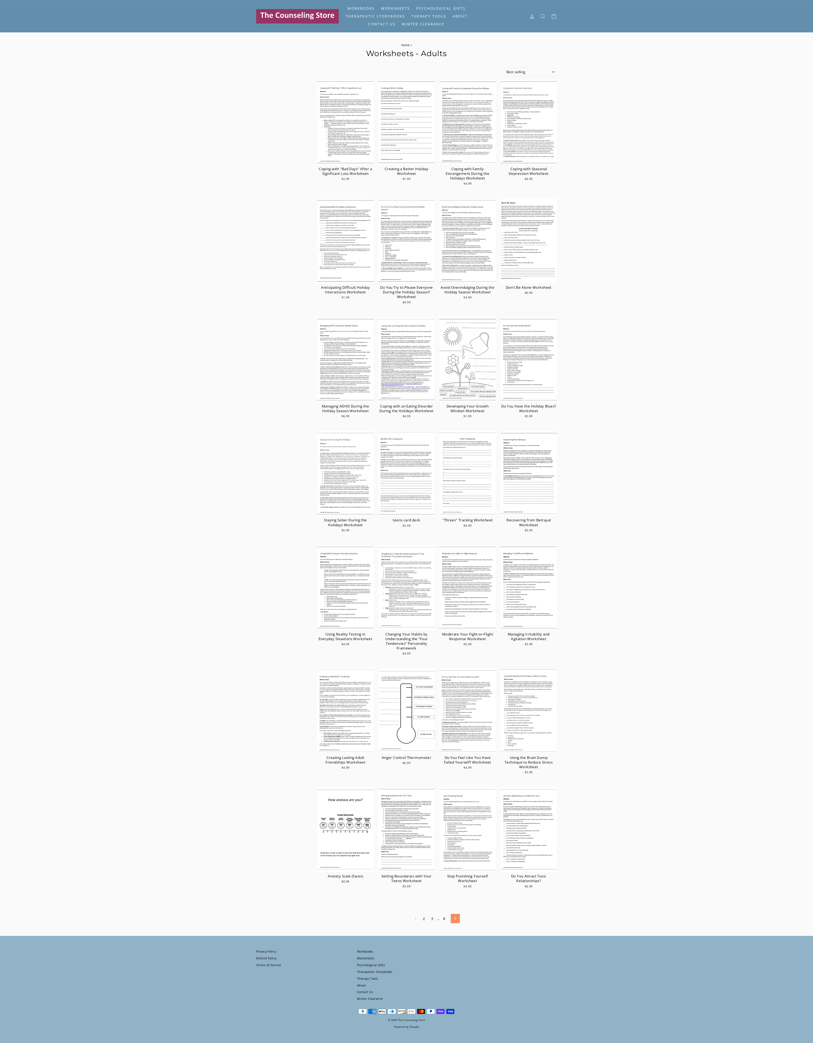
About (460, 16)
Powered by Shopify (406, 1027)
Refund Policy (266, 958)
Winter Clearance (423, 24)
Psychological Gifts (441, 8)
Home (405, 45)
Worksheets (395, 8)
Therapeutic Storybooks (375, 16)
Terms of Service (268, 965)
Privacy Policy (266, 951)
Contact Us (381, 24)
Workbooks (361, 8)
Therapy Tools (428, 16)
